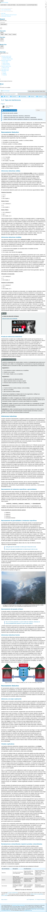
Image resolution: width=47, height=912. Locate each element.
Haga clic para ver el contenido (9, 318)
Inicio (7, 96)
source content (4, 895)
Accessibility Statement (5, 910)
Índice (38, 110)
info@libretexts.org (28, 910)
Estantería (14, 96)
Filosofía (32, 96)
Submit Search (3, 24)
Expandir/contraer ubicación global (45, 96)
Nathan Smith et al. (34, 894)
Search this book (3, 20)
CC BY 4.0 (7, 894)
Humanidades (23, 96)
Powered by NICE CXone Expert (18, 905)
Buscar (3, 94)
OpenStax (7, 107)
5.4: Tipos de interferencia (13, 892)
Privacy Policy (33, 909)
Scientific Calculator (6, 64)
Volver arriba (3, 899)
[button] (4, 73)
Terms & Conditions (40, 909)
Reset (2, 32)
